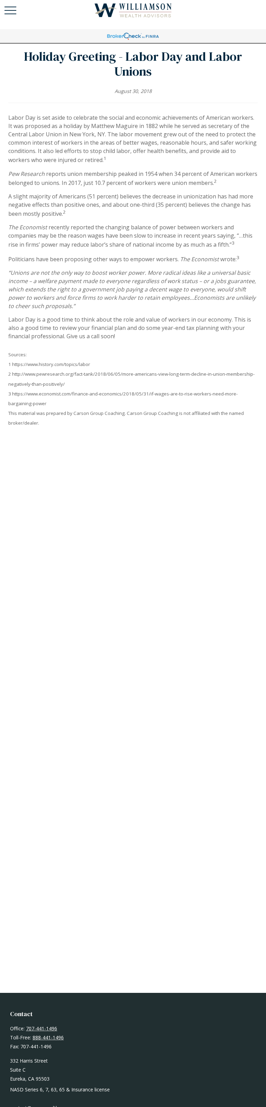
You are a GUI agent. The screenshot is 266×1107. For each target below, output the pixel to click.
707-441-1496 (41, 1028)
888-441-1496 (48, 1037)
